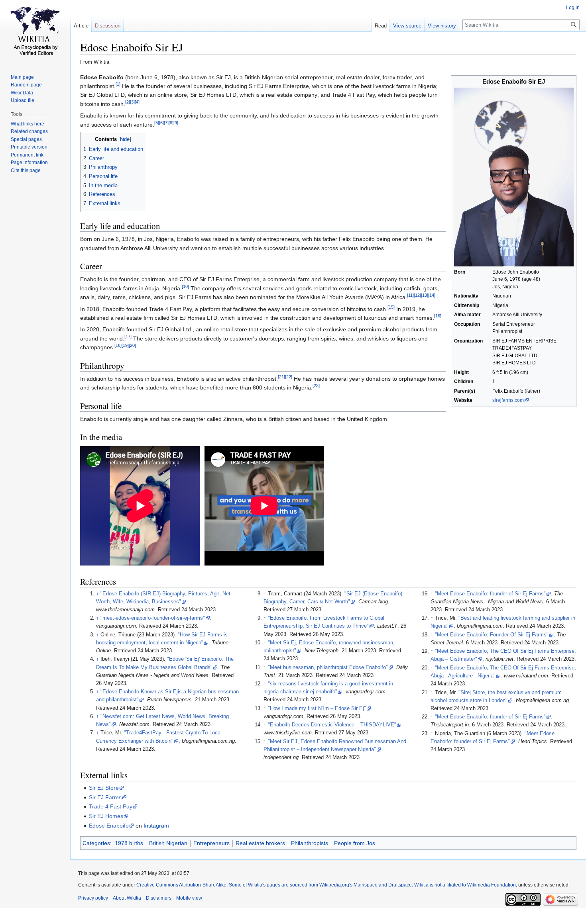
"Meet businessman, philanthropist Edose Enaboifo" (328, 667)
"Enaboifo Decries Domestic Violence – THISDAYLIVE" (332, 725)
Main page (22, 77)
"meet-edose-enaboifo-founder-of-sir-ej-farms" (152, 618)
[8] (171, 122)
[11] (410, 295)
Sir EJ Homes (106, 816)
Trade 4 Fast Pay (110, 806)
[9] (175, 122)
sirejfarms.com (508, 400)
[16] (437, 315)
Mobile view (189, 898)
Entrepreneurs (211, 843)
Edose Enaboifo (109, 825)
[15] (391, 307)
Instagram (156, 825)
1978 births (129, 843)
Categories (96, 843)
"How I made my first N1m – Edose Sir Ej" (317, 708)
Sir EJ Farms (105, 797)
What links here (27, 124)
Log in (573, 7)
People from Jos (354, 843)
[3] (132, 102)
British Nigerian (168, 843)
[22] (288, 376)
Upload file (22, 100)
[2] (127, 102)
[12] (417, 295)
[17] (128, 336)
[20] (132, 345)
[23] (316, 386)
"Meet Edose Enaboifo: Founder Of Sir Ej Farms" (492, 635)
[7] (166, 122)
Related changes (29, 131)
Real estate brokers (260, 843)
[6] (161, 122)
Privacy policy (93, 898)
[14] (431, 295)
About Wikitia (127, 898)
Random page (26, 85)
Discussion (107, 26)
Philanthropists (309, 843)
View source (407, 26)
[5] (156, 122)
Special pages (26, 139)
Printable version (29, 147)
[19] (125, 345)
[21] (281, 376)
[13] (424, 295)
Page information (29, 162)
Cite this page (26, 170)
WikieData (22, 93)
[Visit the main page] (35, 32)
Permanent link (27, 155)
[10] (185, 286)
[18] (118, 345)
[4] (137, 102)
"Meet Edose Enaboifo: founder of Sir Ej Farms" (490, 594)
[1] (118, 84)
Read (381, 26)
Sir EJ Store (104, 788)
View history (442, 26)
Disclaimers (158, 898)
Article (81, 26)
